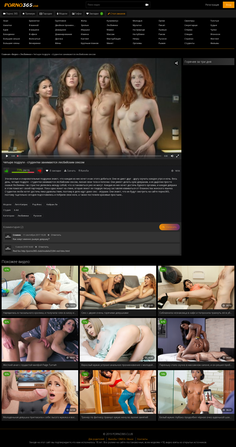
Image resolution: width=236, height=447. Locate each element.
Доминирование (63, 34)
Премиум (30, 13)
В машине (34, 29)
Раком (162, 34)
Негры (136, 38)
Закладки (95, 13)
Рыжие (162, 43)
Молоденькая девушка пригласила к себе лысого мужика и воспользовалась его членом (40, 417)
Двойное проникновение (67, 25)
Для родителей (96, 439)
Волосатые (34, 38)
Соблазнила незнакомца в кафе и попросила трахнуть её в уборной (196, 312)
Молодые (137, 20)
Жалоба (84, 170)
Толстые (214, 20)
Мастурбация (114, 38)
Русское (163, 38)
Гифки (78, 13)
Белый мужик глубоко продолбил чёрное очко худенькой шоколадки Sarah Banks (196, 417)
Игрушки (85, 29)
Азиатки (7, 25)
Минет (110, 43)
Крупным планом (89, 43)
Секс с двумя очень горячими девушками (104, 312)
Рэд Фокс (37, 204)
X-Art (16, 210)
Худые (213, 25)
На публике (138, 34)
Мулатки (137, 25)
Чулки (213, 29)
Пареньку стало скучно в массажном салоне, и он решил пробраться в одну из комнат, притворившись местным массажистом (196, 364)
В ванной (34, 25)
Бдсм (5, 29)
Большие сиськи (11, 38)
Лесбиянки (112, 25)
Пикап (162, 25)
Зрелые (85, 25)
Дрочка (59, 38)
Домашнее (60, 29)
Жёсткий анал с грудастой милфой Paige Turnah (30, 364)
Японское (215, 34)
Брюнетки (34, 20)
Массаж (110, 34)
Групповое (60, 20)
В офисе (33, 34)
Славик (17, 234)
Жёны (58, 43)
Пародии (47, 13)
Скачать (71, 170)
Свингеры (189, 20)
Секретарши (190, 25)
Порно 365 (11, 13)
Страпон (188, 38)
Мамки (110, 29)
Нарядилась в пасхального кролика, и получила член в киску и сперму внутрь (40, 312)
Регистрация (212, 4)
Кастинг (85, 38)
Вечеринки (34, 43)
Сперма (188, 29)
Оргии (162, 20)
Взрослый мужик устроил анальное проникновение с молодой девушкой (118, 364)
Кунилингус (112, 20)
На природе (139, 29)
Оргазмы (137, 43)
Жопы (84, 20)
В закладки (55, 170)
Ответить (56, 234)
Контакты (142, 439)
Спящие (188, 34)
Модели (62, 13)
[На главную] (21, 5)
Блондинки (8, 34)
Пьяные (163, 29)
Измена (85, 34)
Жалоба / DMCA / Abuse (120, 439)
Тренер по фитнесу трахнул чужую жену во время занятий (114, 417)
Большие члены (11, 43)
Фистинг (214, 38)
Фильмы (214, 43)
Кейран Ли (52, 204)
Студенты (189, 43)
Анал (5, 20)
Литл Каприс (21, 204)
